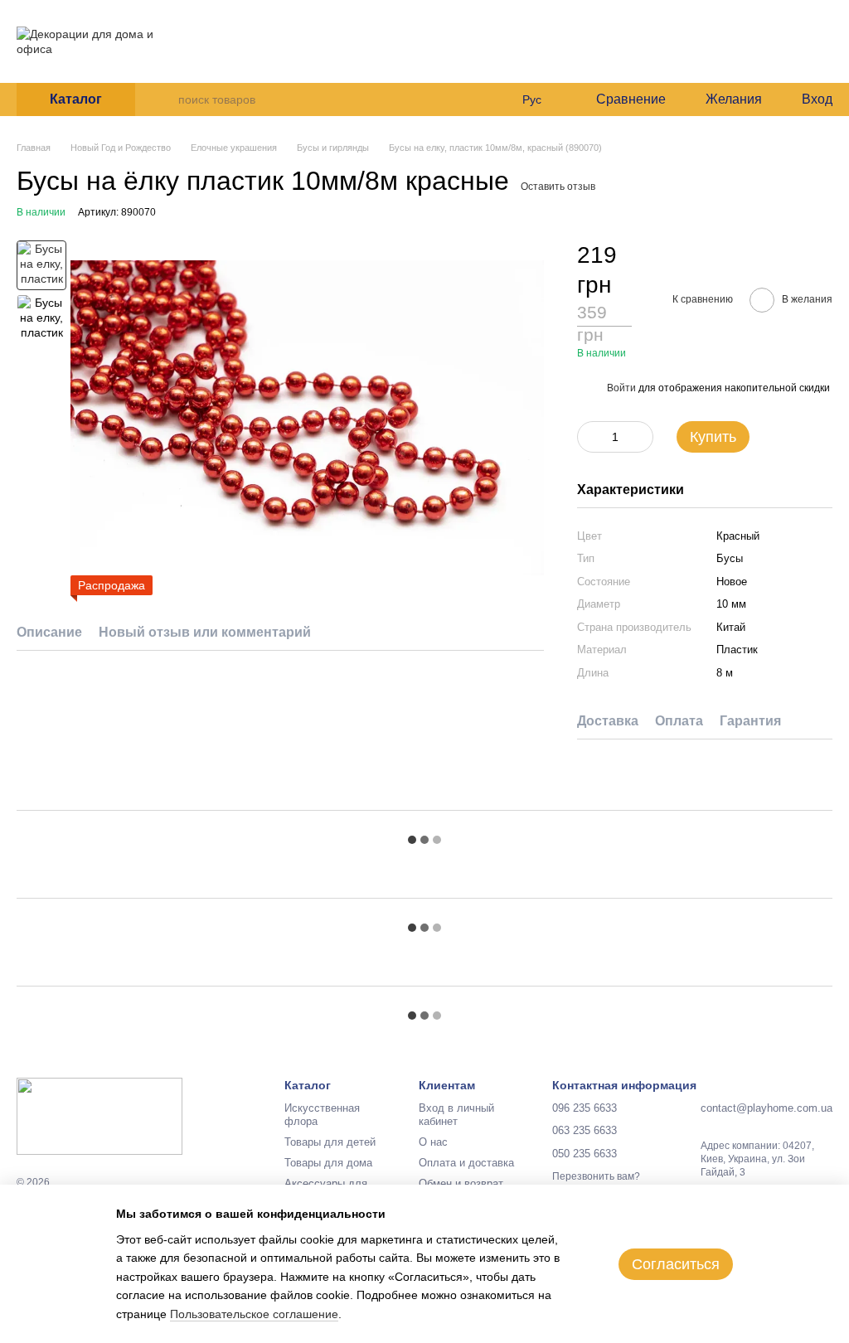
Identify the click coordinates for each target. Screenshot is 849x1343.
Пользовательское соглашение (254, 1314)
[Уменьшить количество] (589, 437)
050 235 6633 (498, 54)
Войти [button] (621, 388)
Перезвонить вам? (502, 74)
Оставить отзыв (558, 186)
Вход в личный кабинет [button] (456, 1115)
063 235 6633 (498, 32)
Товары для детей (330, 1142)
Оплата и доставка (298, 46)
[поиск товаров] (165, 99)
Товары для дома (328, 1162)
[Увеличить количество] (641, 437)
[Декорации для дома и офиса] (99, 1116)
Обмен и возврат (461, 1183)
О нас (218, 46)
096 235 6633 (498, 9)
